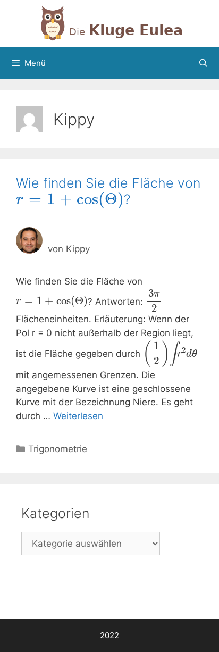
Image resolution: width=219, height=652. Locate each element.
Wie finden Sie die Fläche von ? (108, 191)
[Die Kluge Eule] (109, 23)
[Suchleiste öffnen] (203, 63)
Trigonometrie (57, 449)
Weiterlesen (78, 416)
